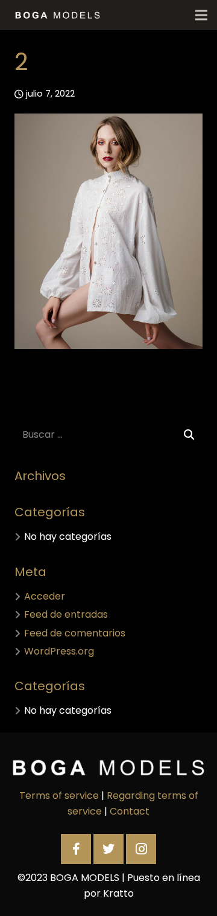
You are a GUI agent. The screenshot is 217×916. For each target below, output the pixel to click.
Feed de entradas (66, 614)
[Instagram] (141, 849)
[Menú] (201, 15)
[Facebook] (76, 849)
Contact (129, 811)
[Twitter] (108, 849)
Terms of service (59, 795)
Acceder (44, 596)
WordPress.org (59, 651)
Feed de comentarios (74, 633)
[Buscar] (189, 435)
